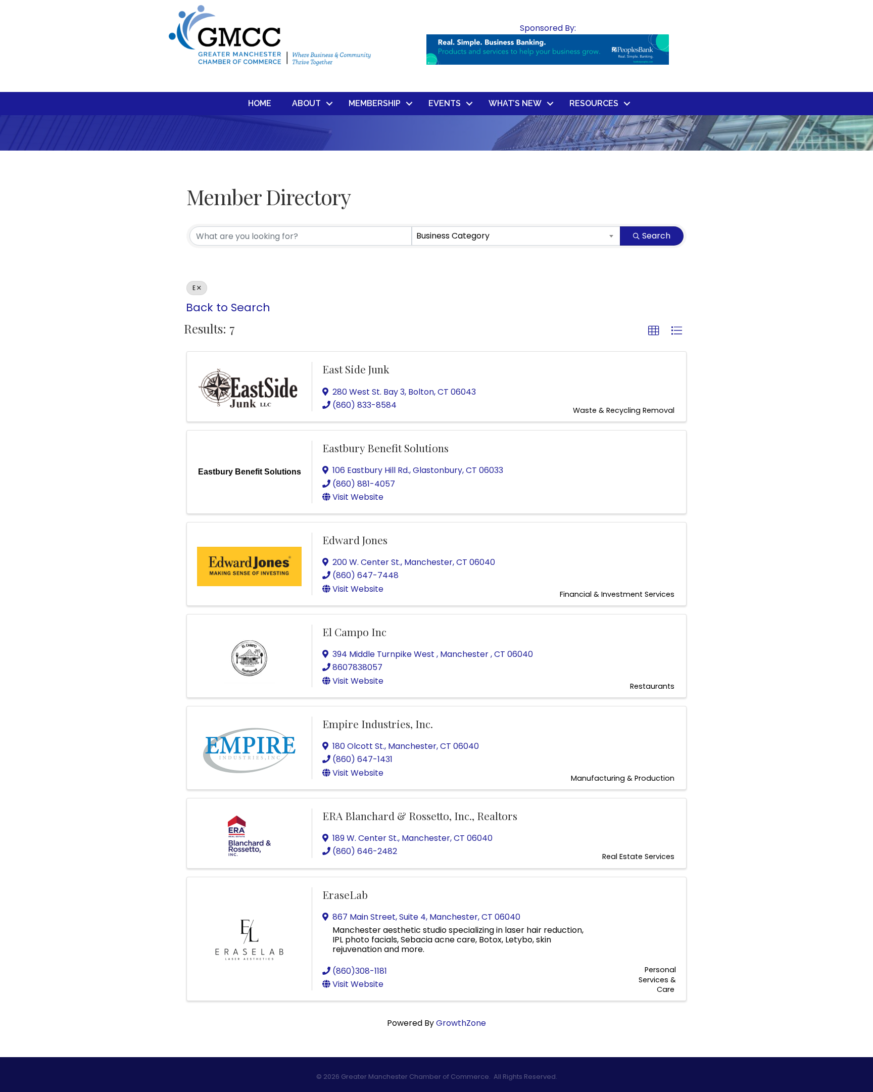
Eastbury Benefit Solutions (385, 448)
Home (259, 103)
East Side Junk (356, 369)
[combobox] (516, 236)
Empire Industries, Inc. (377, 724)
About (306, 103)
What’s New (515, 103)
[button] (654, 331)
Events (444, 103)
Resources (593, 103)
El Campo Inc (354, 632)
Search (656, 236)
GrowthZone (461, 1023)
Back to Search (228, 307)
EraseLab (345, 894)
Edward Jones (354, 540)
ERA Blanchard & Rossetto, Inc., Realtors (419, 816)
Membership (375, 103)
